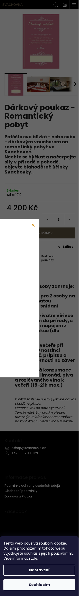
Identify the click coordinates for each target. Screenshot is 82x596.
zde (34, 558)
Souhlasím (39, 584)
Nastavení (39, 570)
